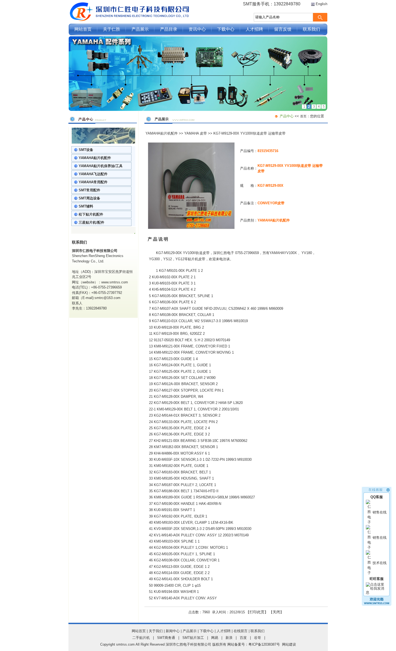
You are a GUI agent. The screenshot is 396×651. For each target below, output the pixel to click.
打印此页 (257, 612)
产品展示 (140, 29)
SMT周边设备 (89, 198)
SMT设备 (86, 150)
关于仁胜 (111, 29)
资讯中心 (197, 29)
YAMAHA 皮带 (195, 133)
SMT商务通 (166, 638)
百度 (243, 638)
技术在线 (380, 563)
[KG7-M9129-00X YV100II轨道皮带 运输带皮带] (191, 228)
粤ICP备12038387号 (264, 644)
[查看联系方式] (376, 605)
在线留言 (241, 631)
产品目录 (168, 29)
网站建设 (289, 644)
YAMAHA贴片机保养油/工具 (101, 166)
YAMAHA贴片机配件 (95, 158)
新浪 (228, 638)
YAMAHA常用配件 (93, 182)
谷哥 (257, 638)
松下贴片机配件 (91, 214)
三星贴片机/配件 (91, 222)
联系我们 (311, 29)
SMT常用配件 (89, 190)
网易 (214, 638)
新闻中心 (173, 631)
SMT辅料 (86, 206)
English (321, 4)
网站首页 (83, 29)
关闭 (276, 612)
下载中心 (225, 29)
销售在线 (380, 512)
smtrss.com (125, 644)
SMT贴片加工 (193, 638)
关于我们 (156, 631)
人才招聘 (254, 29)
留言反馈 (282, 29)
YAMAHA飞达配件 (93, 174)
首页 (303, 116)
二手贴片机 (141, 638)
